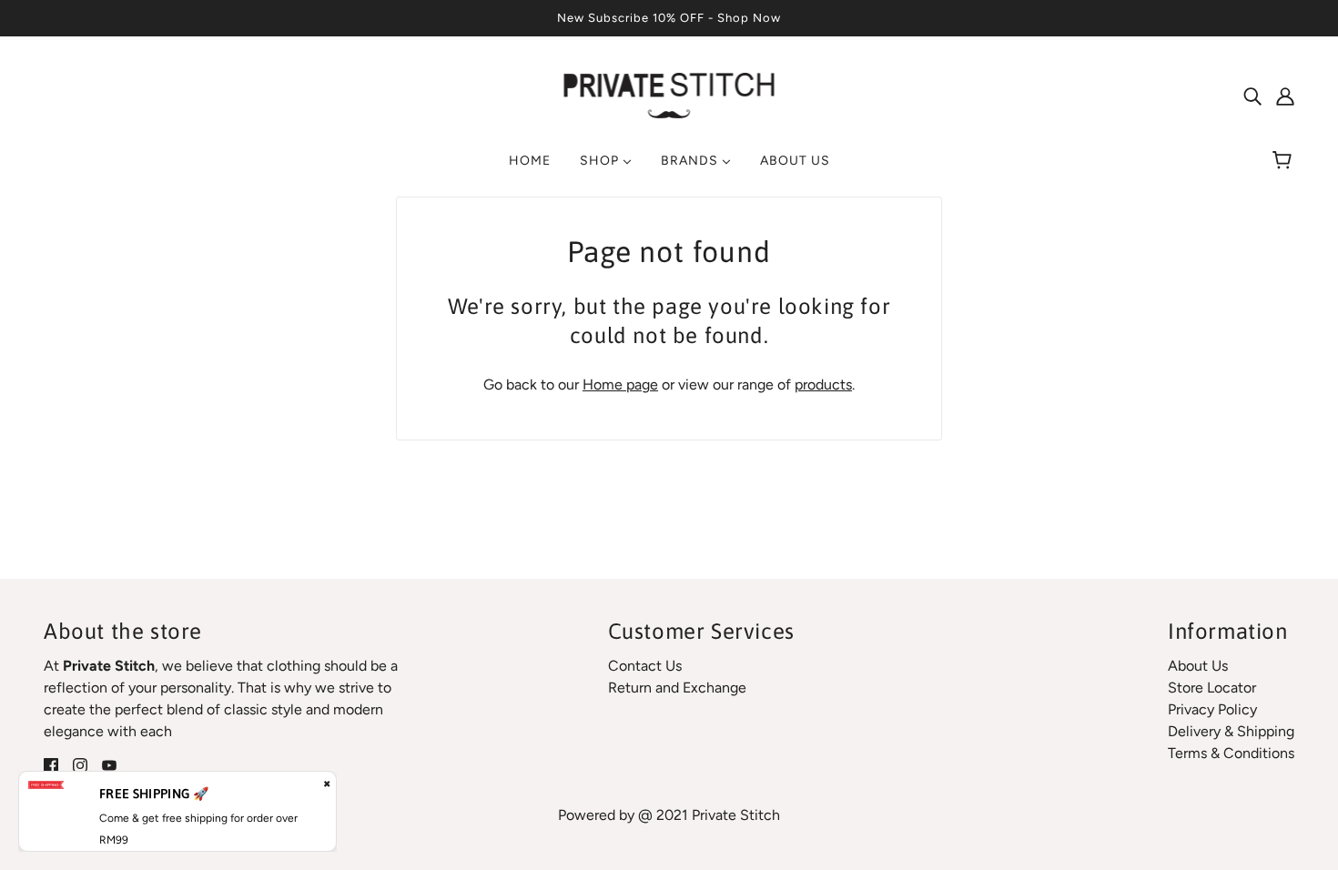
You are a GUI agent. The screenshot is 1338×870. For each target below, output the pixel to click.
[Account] (1285, 95)
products (823, 384)
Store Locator (1212, 687)
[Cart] (1285, 161)
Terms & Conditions (1231, 753)
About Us (1198, 665)
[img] (1252, 95)
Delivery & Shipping (1231, 731)
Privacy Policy (1212, 709)
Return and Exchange (677, 687)
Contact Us (645, 665)
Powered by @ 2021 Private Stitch (669, 815)
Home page (620, 384)
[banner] (669, 94)
